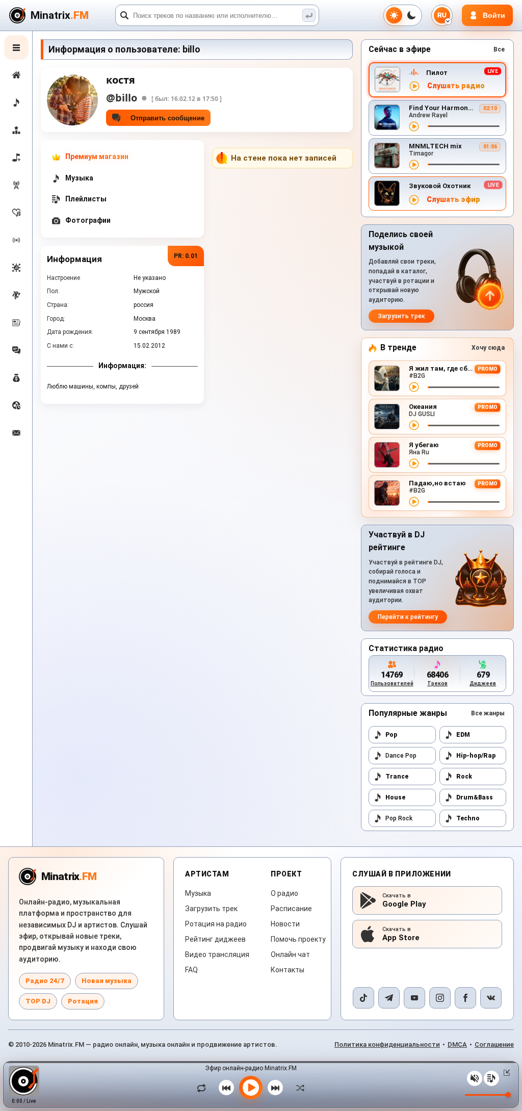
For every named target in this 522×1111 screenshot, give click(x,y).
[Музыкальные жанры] (16, 267)
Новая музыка (107, 981)
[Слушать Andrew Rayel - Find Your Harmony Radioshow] (414, 126)
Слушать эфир (453, 199)
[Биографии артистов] (16, 295)
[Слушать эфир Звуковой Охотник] (414, 200)
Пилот (437, 72)
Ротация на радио (216, 924)
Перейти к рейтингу (408, 617)
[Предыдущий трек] (226, 1087)
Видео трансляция (217, 954)
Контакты (287, 970)
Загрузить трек (401, 316)
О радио (284, 893)
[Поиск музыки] (309, 15)
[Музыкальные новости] (16, 323)
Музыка (198, 893)
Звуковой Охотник (440, 186)
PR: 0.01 (186, 256)
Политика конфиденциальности (387, 1044)
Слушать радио (456, 86)
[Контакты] (16, 433)
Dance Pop (400, 755)
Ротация (83, 1001)
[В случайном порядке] (297, 1087)
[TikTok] (363, 998)
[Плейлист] (491, 1078)
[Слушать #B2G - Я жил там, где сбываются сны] (414, 387)
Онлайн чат (290, 954)
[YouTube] (414, 998)
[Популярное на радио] (16, 212)
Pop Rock (398, 818)
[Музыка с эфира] (16, 185)
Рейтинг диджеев (215, 939)
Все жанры (488, 713)
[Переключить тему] (402, 15)
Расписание (291, 909)
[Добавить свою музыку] (16, 157)
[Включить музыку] (251, 1087)
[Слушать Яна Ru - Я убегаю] (414, 463)
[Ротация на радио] (16, 240)
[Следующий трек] (275, 1087)
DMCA (457, 1044)
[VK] (491, 998)
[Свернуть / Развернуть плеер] (505, 1073)
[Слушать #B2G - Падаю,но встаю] (414, 502)
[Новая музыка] (16, 102)
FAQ (191, 970)
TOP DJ (37, 1001)
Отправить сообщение (165, 118)
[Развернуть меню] (16, 47)
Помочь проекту (298, 939)
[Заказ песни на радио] (16, 405)
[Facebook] (465, 998)
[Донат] (16, 378)
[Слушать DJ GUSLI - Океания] (414, 425)
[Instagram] (440, 998)
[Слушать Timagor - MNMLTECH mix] (414, 165)
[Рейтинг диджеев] (16, 130)
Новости (285, 924)
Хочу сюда (488, 347)
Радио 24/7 (44, 981)
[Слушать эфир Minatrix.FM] (414, 86)
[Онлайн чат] (16, 350)
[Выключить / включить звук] (474, 1078)
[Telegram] (389, 998)
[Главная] (16, 75)
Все (499, 49)
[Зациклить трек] (204, 1087)
